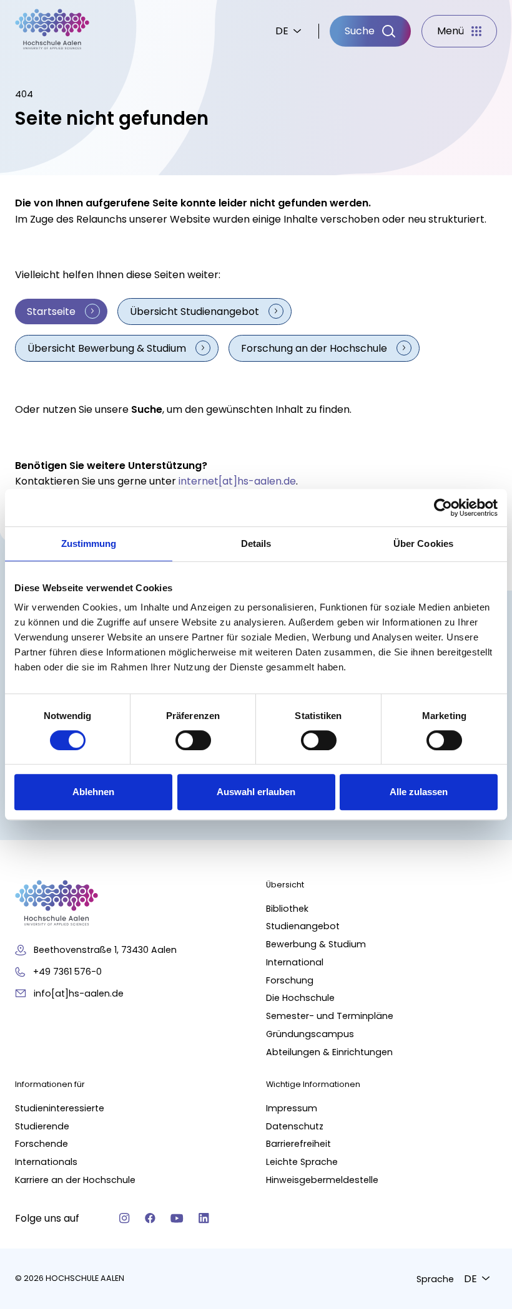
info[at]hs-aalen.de (79, 993)
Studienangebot (303, 926)
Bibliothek (287, 908)
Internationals (46, 1162)
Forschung (289, 980)
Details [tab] (256, 543)
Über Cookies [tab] (423, 543)
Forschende (41, 1144)
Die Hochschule (300, 998)
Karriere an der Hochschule (75, 1180)
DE (281, 31)
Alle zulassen (419, 791)
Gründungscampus (310, 1034)
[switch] (193, 740)
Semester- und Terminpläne (329, 1016)
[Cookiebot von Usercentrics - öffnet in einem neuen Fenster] (443, 507)
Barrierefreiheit (298, 1144)
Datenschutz (294, 1126)
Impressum (291, 1108)
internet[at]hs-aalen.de (237, 481)
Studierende (42, 1126)
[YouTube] (177, 1218)
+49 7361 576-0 (67, 971)
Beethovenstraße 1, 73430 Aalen (105, 950)
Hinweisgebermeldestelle (322, 1180)
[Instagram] (124, 1218)
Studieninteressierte (59, 1108)
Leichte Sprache (302, 1162)
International (294, 962)
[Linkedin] (204, 1218)
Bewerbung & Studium (316, 944)
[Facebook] (150, 1218)
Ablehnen (93, 791)
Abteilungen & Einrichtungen (329, 1052)
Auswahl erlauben (256, 791)
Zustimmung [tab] (89, 543)
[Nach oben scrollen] (481, 1101)
